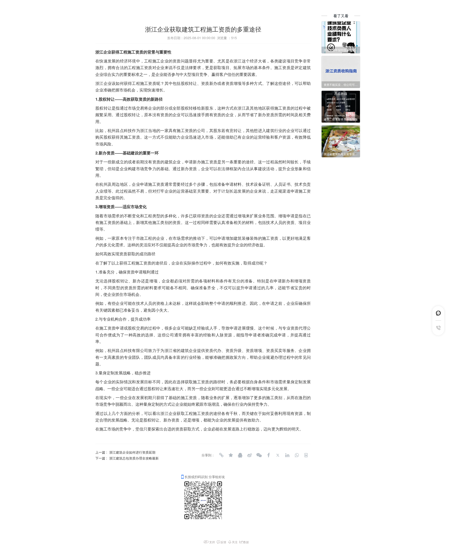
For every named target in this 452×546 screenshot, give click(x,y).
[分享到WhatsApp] (296, 455)
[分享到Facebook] (268, 455)
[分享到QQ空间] (230, 455)
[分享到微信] (259, 455)
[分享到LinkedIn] (287, 455)
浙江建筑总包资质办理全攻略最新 (134, 458)
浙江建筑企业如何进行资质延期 (132, 452)
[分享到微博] (249, 455)
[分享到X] (278, 455)
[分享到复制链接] (221, 455)
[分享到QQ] (240, 455)
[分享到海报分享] (306, 455)
